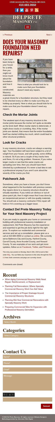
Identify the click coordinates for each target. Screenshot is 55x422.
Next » (49, 35)
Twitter (35, 247)
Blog (8, 255)
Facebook (26, 247)
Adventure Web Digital (25, 419)
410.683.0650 (27, 4)
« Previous (7, 35)
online (36, 236)
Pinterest (47, 247)
